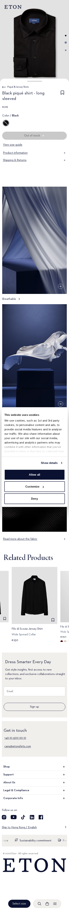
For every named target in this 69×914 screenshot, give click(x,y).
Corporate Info (13, 798)
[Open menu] (54, 903)
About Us (9, 782)
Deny (34, 498)
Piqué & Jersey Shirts (18, 87)
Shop (6, 766)
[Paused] (60, 286)
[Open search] (39, 903)
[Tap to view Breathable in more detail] (34, 245)
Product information (15, 152)
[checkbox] (62, 96)
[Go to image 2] (66, 42)
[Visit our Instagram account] (4, 817)
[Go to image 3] (65, 50)
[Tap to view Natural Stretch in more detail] (34, 363)
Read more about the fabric (20, 539)
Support (8, 774)
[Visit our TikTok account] (23, 817)
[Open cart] (47, 903)
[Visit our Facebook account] (41, 817)
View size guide (12, 144)
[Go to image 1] (65, 35)
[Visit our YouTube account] (14, 817)
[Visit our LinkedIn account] (32, 817)
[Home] (34, 865)
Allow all (34, 474)
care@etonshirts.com (17, 746)
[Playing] (60, 403)
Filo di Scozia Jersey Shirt (27, 628)
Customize (32, 486)
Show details (49, 462)
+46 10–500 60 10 (15, 738)
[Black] (6, 123)
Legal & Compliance (16, 790)
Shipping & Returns (14, 160)
